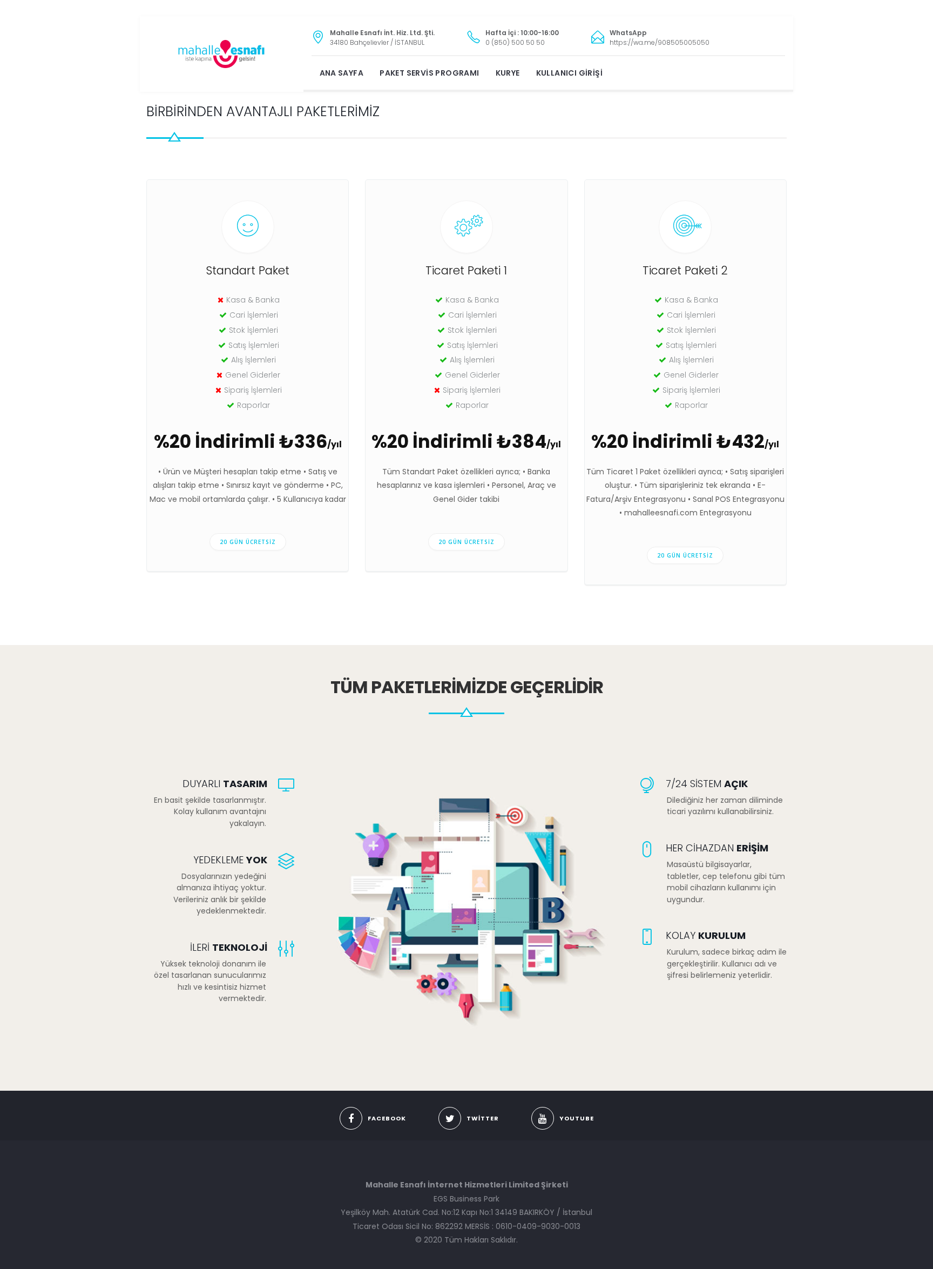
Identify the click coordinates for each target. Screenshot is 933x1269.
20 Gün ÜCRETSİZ (248, 542)
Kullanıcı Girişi (569, 73)
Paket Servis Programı (429, 73)
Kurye (508, 73)
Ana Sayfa (342, 73)
